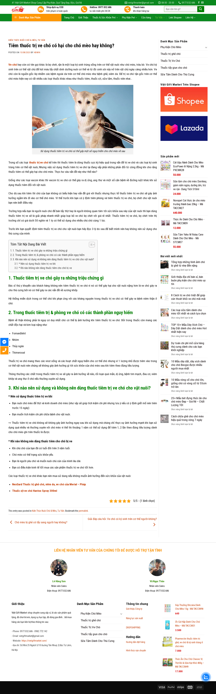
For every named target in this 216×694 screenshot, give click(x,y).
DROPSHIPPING (133, 627)
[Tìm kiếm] (200, 9)
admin (37, 52)
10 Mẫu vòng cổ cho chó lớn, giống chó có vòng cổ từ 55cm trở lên (189, 383)
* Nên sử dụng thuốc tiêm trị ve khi (37, 263)
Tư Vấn (159, 17)
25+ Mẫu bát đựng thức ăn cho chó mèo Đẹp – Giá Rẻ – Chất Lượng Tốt (189, 401)
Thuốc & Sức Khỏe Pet (104, 17)
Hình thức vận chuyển (136, 650)
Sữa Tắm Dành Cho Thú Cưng (177, 74)
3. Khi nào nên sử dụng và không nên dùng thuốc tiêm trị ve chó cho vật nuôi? (53, 259)
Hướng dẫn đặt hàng (135, 642)
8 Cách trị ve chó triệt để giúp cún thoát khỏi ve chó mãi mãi (188, 297)
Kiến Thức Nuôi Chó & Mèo (22, 40)
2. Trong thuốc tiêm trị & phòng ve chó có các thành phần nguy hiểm (49, 255)
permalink (83, 510)
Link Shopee (175, 17)
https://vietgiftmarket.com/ (34, 640)
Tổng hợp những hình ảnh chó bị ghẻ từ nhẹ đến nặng (188, 263)
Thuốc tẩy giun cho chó (173, 67)
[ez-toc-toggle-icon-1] (90, 245)
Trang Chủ (69, 17)
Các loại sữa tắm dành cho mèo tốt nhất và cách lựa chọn (188, 311)
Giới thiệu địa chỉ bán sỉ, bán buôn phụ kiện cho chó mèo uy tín (188, 280)
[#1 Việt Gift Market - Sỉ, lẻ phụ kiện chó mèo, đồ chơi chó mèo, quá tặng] (22, 9)
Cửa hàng (146, 17)
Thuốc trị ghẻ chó (170, 53)
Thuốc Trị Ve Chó (170, 60)
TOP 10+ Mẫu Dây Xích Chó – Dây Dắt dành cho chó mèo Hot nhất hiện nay (189, 328)
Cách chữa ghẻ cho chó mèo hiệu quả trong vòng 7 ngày (187, 418)
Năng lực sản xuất (134, 618)
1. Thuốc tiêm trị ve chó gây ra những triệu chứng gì (40, 250)
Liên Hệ (189, 17)
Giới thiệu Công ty (134, 608)
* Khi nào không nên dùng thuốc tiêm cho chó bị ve (45, 268)
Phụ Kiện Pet (128, 17)
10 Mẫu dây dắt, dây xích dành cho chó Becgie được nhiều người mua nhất (188, 365)
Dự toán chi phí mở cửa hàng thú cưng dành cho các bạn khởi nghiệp (187, 346)
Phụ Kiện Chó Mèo (170, 47)
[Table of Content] (92, 244)
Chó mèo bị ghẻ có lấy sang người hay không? (40, 522)
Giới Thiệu (83, 17)
